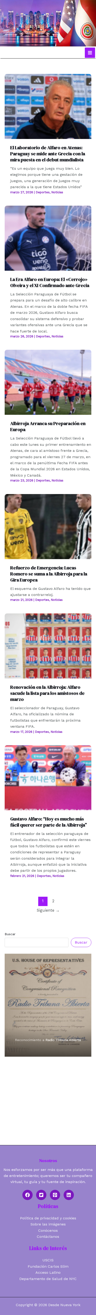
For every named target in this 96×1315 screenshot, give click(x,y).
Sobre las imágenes (48, 1224)
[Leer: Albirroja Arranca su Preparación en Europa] (48, 382)
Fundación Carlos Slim (48, 1266)
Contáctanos (48, 1236)
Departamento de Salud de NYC (48, 1279)
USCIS (48, 1260)
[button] (27, 1195)
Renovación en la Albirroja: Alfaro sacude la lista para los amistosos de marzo (47, 693)
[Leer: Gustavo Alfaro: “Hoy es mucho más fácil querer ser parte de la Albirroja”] (48, 777)
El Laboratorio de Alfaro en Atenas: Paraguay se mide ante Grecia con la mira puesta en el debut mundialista (47, 153)
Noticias (57, 192)
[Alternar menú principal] (90, 53)
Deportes (43, 192)
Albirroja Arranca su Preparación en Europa (48, 426)
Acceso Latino (48, 1272)
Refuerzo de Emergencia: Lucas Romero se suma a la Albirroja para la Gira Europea (48, 573)
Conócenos (48, 1230)
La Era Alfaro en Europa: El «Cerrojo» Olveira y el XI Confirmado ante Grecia (49, 282)
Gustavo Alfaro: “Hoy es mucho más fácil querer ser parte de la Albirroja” (48, 822)
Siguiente (48, 910)
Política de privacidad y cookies (48, 1218)
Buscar (10, 934)
